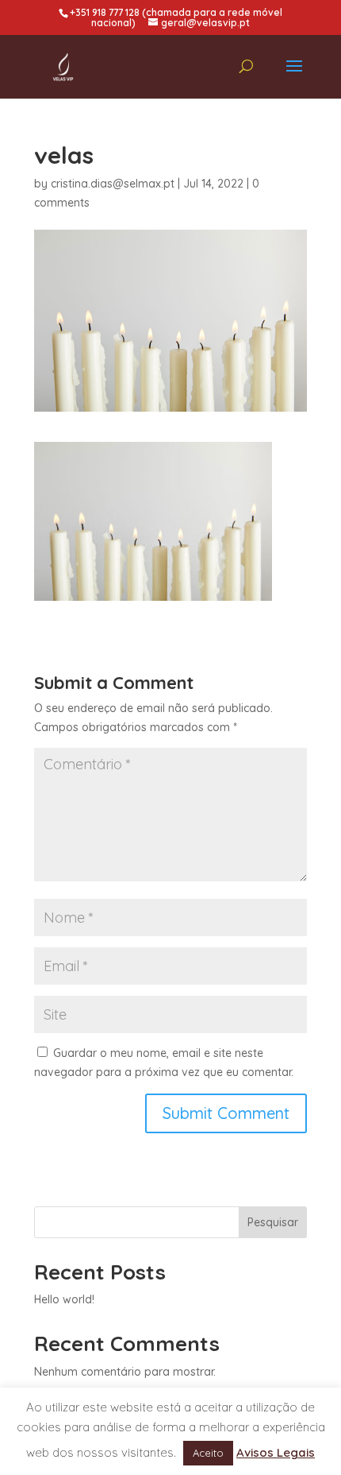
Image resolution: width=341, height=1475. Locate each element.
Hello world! (64, 1299)
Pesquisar (272, 1222)
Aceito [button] (208, 1452)
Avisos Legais (275, 1452)
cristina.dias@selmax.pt (112, 183)
